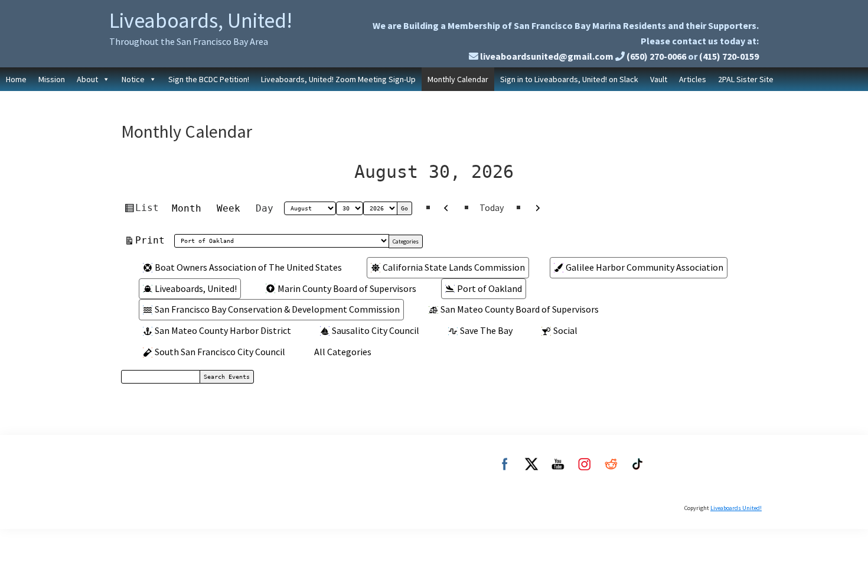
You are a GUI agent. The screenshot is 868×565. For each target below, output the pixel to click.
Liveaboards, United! (200, 20)
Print (151, 240)
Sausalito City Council (375, 330)
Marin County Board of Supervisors (347, 288)
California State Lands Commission (454, 267)
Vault (658, 79)
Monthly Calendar (458, 79)
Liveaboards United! (736, 508)
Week (228, 208)
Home (16, 79)
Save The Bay (486, 330)
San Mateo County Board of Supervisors (519, 309)
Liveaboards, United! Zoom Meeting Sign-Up (338, 79)
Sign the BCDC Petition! (208, 79)
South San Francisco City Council (220, 352)
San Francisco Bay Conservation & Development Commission (277, 309)
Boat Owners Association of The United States (248, 267)
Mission (51, 79)
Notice (133, 79)
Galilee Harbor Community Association (644, 267)
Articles (692, 79)
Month (186, 208)
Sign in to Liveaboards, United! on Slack (569, 79)
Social (565, 330)
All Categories (342, 352)
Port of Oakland (489, 288)
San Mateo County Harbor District (223, 330)
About (87, 79)
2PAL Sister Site (746, 79)
